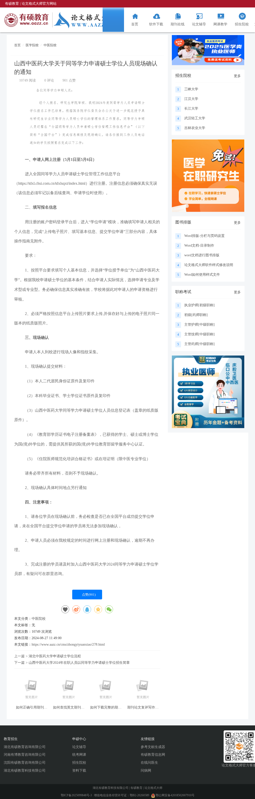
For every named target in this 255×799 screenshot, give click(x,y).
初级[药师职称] (196, 315)
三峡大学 (191, 89)
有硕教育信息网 (153, 754)
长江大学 (191, 108)
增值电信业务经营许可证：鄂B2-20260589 (122, 795)
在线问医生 (149, 762)
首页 (17, 45)
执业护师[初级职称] (199, 305)
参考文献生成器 (153, 747)
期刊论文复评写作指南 (143, 707)
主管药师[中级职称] (199, 344)
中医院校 (50, 45)
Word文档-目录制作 (199, 245)
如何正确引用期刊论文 (31, 707)
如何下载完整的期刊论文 (106, 707)
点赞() (88, 594)
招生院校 (79, 762)
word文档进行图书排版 (201, 255)
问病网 (146, 770)
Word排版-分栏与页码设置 (204, 236)
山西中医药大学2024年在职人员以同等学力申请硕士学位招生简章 (79, 663)
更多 (237, 76)
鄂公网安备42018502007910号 (174, 795)
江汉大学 (191, 99)
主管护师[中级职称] (199, 324)
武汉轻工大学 (194, 118)
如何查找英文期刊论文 (68, 707)
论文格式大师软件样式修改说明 (208, 265)
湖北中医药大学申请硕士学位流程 (55, 656)
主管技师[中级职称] (199, 334)
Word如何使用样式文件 (202, 274)
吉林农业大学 (194, 128)
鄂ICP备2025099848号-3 (76, 795)
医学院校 (32, 45)
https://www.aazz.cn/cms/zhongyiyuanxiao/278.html (68, 644)
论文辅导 (79, 747)
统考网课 (79, 754)
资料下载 (79, 770)
